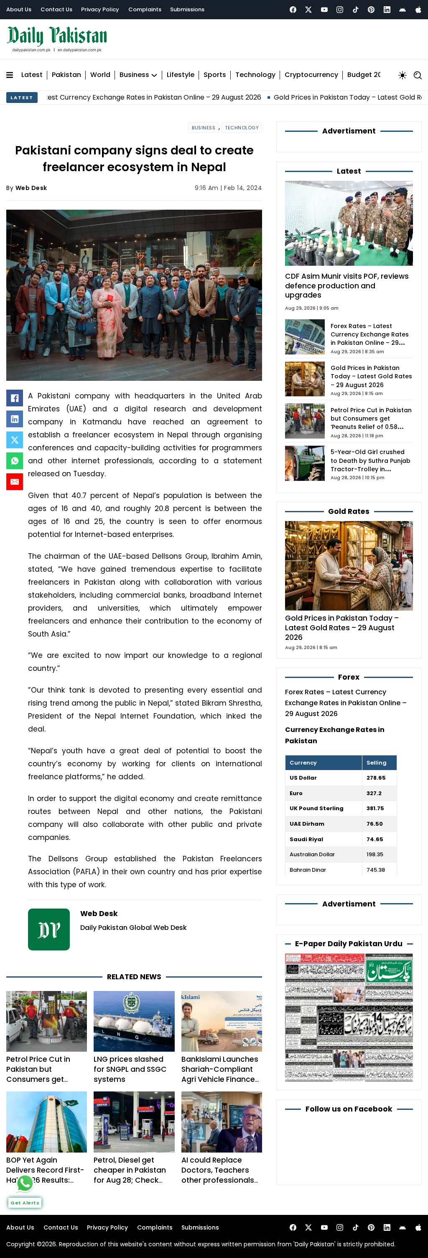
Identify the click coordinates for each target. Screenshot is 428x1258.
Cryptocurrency (311, 75)
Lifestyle (180, 75)
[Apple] (418, 9)
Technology (255, 75)
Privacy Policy (100, 9)
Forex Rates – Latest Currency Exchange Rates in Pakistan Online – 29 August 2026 (370, 339)
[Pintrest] (371, 9)
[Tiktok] (355, 9)
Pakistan (66, 75)
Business (134, 75)
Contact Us (56, 9)
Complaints (144, 9)
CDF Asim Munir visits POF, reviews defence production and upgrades (347, 285)
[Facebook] (293, 9)
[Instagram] (339, 9)
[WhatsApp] (14, 460)
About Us (18, 9)
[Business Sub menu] (154, 75)
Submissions (187, 9)
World (100, 75)
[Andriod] (402, 9)
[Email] (14, 481)
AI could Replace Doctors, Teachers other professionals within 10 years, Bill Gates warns (217, 1180)
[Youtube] (324, 9)
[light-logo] (59, 39)
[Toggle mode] (402, 75)
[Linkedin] (387, 9)
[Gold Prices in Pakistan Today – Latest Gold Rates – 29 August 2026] (349, 565)
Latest (32, 75)
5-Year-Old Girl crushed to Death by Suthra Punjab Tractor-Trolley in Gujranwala (370, 465)
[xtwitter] (308, 9)
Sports (215, 75)
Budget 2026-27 (375, 75)
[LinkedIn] (14, 419)
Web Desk (31, 188)
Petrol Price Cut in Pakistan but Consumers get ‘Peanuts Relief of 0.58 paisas (46, 1079)
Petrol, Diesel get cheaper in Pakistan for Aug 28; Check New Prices (130, 1175)
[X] (14, 439)
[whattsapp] (25, 1183)
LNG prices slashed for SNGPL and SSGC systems (130, 1069)
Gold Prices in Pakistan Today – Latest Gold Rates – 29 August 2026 (371, 376)
